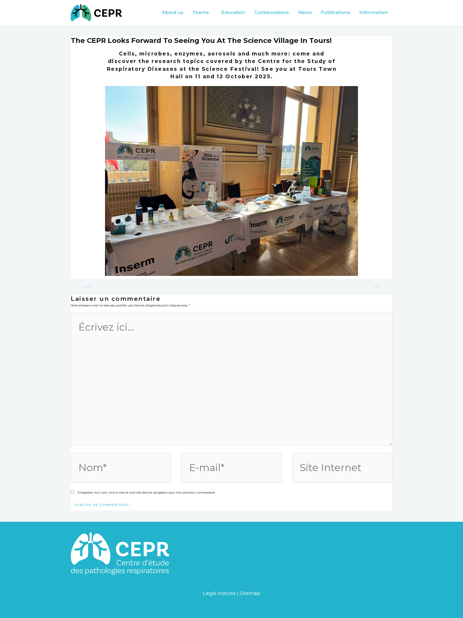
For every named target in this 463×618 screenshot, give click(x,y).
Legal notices (219, 593)
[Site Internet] (342, 469)
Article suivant (377, 286)
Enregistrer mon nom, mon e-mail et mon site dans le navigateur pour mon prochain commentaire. (146, 492)
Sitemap (250, 593)
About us (172, 12)
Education (233, 12)
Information (373, 12)
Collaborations (272, 12)
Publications (335, 12)
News (305, 12)
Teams (200, 12)
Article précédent (86, 286)
